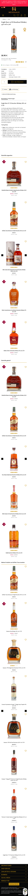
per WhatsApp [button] (14, 89)
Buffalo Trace (12, 75)
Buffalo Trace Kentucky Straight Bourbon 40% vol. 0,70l (14, 230)
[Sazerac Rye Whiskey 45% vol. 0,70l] (14, 614)
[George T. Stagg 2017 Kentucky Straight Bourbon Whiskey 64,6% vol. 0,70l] (14, 762)
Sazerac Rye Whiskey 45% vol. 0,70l (14, 631)
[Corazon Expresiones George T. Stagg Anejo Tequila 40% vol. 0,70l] (14, 688)
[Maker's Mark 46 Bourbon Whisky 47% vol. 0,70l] (14, 334)
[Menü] (3, 15)
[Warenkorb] (25, 15)
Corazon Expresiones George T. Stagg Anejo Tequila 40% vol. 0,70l (14, 705)
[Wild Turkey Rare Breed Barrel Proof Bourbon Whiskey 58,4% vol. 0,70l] (14, 253)
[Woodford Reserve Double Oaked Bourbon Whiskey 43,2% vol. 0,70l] (14, 173)
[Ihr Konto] (21, 15)
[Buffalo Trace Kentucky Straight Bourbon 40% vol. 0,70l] (14, 214)
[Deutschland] (2, 7)
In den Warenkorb (18, 82)
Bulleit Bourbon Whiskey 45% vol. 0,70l (14, 552)
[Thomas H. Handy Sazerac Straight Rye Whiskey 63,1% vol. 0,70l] (14, 800)
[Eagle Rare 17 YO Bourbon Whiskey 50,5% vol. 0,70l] (14, 838)
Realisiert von (20, 894)
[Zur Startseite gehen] (14, 10)
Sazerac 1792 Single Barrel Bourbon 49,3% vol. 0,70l (14, 667)
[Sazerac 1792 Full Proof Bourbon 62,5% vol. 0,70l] (14, 726)
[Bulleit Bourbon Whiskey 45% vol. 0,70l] (14, 536)
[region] (14, 40)
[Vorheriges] (2, 255)
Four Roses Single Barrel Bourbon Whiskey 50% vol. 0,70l (14, 474)
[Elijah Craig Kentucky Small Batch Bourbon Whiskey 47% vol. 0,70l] (14, 293)
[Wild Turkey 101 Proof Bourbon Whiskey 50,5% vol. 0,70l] (14, 497)
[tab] (4, 99)
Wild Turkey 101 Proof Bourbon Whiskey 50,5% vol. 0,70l (14, 513)
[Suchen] (14, 15)
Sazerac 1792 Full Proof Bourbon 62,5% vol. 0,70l (14, 742)
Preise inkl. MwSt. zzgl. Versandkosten (9, 58)
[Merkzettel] (18, 15)
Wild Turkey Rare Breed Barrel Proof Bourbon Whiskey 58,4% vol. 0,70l (14, 270)
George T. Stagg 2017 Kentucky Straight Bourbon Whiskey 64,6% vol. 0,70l (14, 779)
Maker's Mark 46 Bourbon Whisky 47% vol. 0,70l (14, 350)
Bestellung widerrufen (14, 884)
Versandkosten (19, 887)
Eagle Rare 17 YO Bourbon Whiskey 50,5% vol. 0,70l (14, 855)
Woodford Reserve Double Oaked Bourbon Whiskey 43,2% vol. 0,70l (14, 191)
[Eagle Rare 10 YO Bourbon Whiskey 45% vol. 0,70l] (14, 40)
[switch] (25, 894)
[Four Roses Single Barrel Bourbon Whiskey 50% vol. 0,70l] (14, 458)
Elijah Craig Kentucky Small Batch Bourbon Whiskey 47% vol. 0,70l (14, 311)
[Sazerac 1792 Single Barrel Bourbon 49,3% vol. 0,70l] (14, 651)
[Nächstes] (26, 255)
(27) (21, 62)
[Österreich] (4, 7)
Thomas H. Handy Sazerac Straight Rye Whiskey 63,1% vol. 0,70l (14, 817)
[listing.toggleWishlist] (26, 162)
